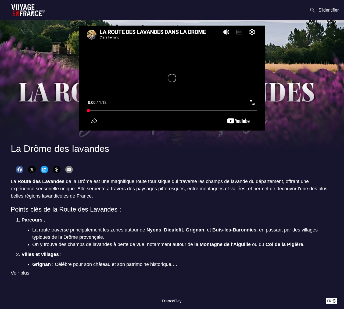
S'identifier (328, 10)
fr (329, 300)
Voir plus (20, 273)
